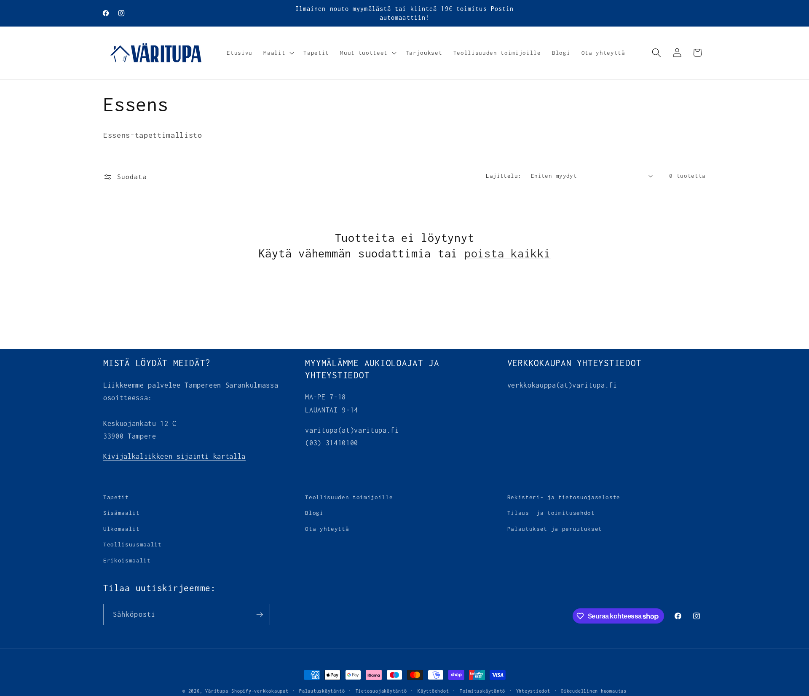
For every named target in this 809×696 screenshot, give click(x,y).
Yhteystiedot (533, 690)
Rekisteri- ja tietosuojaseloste (563, 497)
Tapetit (116, 497)
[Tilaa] (259, 615)
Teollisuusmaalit (132, 544)
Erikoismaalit (127, 560)
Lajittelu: (503, 175)
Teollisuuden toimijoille (349, 497)
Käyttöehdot (433, 690)
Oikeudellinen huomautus (594, 690)
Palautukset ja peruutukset (554, 528)
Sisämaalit (121, 513)
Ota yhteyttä (327, 528)
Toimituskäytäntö (482, 690)
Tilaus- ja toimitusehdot (551, 513)
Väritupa (216, 690)
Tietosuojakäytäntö (381, 690)
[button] (278, 52)
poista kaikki (507, 253)
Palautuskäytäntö (322, 690)
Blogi (314, 513)
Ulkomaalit (121, 528)
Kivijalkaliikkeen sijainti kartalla (174, 456)
